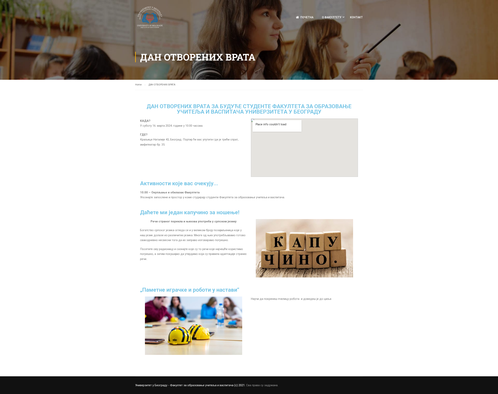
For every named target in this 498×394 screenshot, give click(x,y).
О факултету (331, 17)
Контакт (356, 17)
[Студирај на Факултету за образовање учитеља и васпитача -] (149, 19)
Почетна (306, 17)
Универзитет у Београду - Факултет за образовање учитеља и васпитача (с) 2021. (190, 385)
